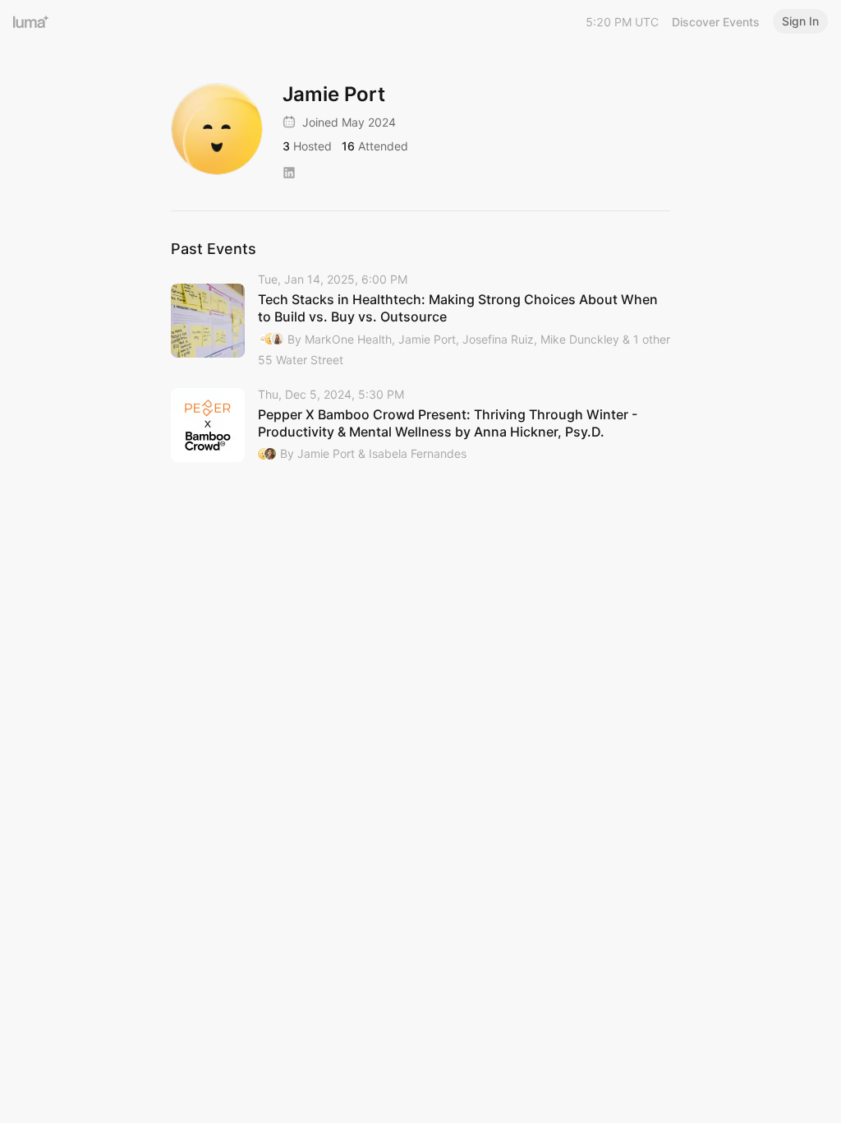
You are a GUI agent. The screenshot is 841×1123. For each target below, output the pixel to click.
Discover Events (716, 22)
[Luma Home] (31, 21)
